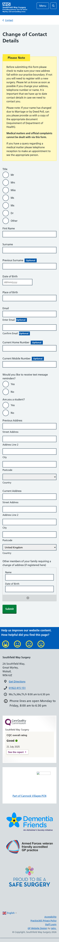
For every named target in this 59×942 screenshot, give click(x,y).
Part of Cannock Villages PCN (29, 795)
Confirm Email (15, 333)
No (12, 391)
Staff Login (50, 924)
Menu (42, 5)
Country (7, 482)
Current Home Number (22, 342)
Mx (12, 205)
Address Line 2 (10, 444)
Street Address (10, 431)
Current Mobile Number (22, 358)
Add (28, 598)
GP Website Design (37, 928)
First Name (9, 228)
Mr (12, 174)
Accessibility (50, 916)
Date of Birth (10, 276)
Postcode (7, 469)
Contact (9, 20)
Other (14, 220)
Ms (12, 197)
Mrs (13, 182)
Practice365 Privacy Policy (43, 920)
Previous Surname (19, 260)
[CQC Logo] (15, 724)
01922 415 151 (17, 688)
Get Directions (17, 681)
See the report (16, 752)
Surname (8, 244)
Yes (13, 384)
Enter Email (14, 319)
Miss (13, 190)
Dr (12, 213)
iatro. (53, 928)
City (5, 457)
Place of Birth (10, 292)
